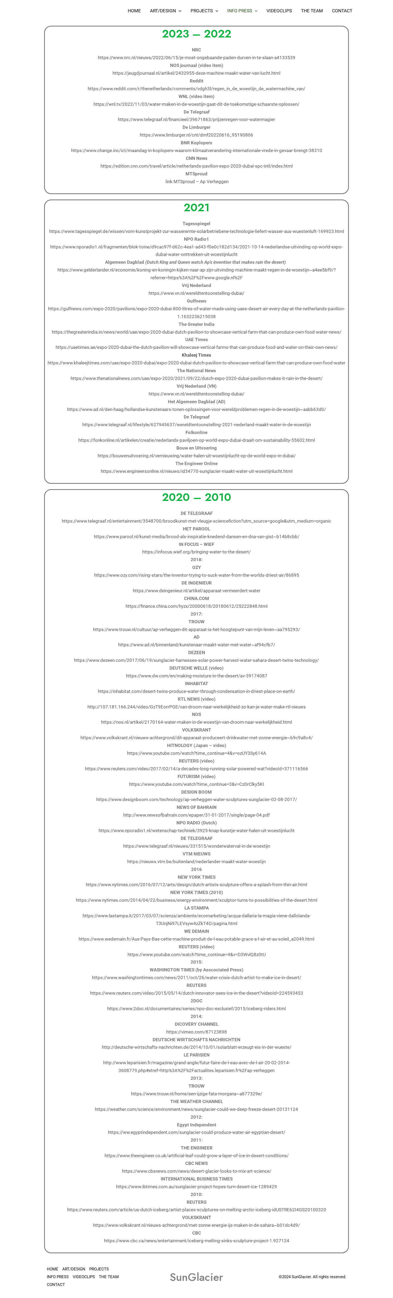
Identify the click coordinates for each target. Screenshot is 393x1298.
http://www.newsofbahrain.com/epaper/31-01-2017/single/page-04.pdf (196, 815)
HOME (134, 10)
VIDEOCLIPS (279, 10)
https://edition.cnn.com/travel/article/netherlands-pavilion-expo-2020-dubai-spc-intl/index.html (197, 166)
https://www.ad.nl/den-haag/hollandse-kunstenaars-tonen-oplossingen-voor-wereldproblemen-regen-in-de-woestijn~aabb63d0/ (196, 409)
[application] (178, 10)
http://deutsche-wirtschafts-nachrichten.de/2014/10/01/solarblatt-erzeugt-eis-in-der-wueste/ (196, 1047)
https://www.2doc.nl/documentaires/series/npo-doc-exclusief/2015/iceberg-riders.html (196, 1008)
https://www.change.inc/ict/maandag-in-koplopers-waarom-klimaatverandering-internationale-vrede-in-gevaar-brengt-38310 (196, 150)
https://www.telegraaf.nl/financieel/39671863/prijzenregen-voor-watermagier (196, 119)
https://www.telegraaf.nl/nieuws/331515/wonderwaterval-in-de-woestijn (196, 846)
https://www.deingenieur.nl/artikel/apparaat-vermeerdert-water (196, 590)
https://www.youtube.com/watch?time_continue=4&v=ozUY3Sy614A (196, 753)
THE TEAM (312, 10)
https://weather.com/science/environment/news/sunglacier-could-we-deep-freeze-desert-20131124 (196, 1109)
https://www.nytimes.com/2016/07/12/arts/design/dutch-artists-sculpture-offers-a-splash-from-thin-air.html (196, 884)
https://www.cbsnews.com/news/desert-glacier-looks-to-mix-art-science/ (196, 1171)
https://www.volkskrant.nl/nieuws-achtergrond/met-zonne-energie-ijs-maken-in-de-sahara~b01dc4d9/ (196, 1225)
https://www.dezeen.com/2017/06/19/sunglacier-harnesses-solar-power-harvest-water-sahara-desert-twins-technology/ (196, 660)
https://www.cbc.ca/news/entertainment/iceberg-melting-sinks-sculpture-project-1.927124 (196, 1240)
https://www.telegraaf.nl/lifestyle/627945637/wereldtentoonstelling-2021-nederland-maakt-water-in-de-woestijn (196, 424)
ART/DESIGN (163, 10)
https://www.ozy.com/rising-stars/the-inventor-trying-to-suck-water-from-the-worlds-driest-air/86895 (196, 575)
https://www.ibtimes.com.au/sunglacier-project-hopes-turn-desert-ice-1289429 (196, 1186)
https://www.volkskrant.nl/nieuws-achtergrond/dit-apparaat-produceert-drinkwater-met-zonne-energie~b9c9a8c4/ (196, 737)
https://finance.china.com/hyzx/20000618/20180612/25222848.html (197, 606)
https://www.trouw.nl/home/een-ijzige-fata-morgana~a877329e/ (196, 1093)
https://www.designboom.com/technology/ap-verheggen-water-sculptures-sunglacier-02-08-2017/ (196, 799)
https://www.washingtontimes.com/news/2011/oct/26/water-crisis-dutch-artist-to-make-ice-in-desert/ (196, 977)
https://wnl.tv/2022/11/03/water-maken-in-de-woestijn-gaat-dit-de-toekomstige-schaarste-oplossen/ (196, 104)
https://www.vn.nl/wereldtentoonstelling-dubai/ (196, 293)
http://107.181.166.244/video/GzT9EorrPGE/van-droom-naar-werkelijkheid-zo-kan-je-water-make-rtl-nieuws (196, 707)
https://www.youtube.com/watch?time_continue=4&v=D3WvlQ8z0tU (197, 954)
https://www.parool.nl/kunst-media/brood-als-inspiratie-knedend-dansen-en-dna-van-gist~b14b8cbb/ (196, 536)
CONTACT (342, 10)
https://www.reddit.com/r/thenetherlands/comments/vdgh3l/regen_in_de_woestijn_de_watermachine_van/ (196, 88)
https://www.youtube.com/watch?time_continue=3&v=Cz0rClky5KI (196, 784)
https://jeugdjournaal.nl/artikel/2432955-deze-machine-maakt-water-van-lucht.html (196, 73)
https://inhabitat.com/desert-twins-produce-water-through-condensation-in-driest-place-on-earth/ (196, 691)
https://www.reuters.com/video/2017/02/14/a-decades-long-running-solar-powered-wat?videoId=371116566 (196, 768)
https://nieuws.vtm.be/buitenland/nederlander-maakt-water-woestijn (196, 861)
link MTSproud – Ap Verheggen (197, 181)
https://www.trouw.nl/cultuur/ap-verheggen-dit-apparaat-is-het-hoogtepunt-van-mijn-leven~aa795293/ (196, 629)
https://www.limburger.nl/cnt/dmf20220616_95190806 (196, 135)
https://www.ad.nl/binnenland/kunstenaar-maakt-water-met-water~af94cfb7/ (196, 644)
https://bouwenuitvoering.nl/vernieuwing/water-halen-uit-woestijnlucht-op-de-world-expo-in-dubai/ (197, 455)
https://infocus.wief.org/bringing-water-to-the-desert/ (196, 551)
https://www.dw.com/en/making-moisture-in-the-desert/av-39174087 (196, 675)
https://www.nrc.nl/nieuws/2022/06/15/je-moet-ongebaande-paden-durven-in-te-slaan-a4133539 (196, 57)
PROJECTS (202, 10)
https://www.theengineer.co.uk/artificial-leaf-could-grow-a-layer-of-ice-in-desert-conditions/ (197, 1155)
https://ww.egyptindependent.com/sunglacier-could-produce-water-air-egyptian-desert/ (196, 1132)
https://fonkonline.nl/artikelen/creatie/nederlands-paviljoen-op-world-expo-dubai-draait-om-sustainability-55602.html (196, 440)
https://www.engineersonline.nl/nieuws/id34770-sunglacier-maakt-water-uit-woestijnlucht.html (196, 471)
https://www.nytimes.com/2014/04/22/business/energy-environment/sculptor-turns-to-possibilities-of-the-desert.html (196, 900)
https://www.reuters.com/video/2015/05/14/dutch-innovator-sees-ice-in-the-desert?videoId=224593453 (196, 993)
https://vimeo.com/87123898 (196, 1032)
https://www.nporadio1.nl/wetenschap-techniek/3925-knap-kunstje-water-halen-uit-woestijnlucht (197, 830)
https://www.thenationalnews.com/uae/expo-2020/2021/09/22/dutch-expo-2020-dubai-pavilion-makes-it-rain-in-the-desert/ (197, 378)
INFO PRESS (239, 10)
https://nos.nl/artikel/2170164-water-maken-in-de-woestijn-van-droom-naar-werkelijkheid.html (196, 722)
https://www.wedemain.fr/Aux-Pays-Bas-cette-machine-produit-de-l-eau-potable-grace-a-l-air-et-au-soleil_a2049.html (196, 939)
